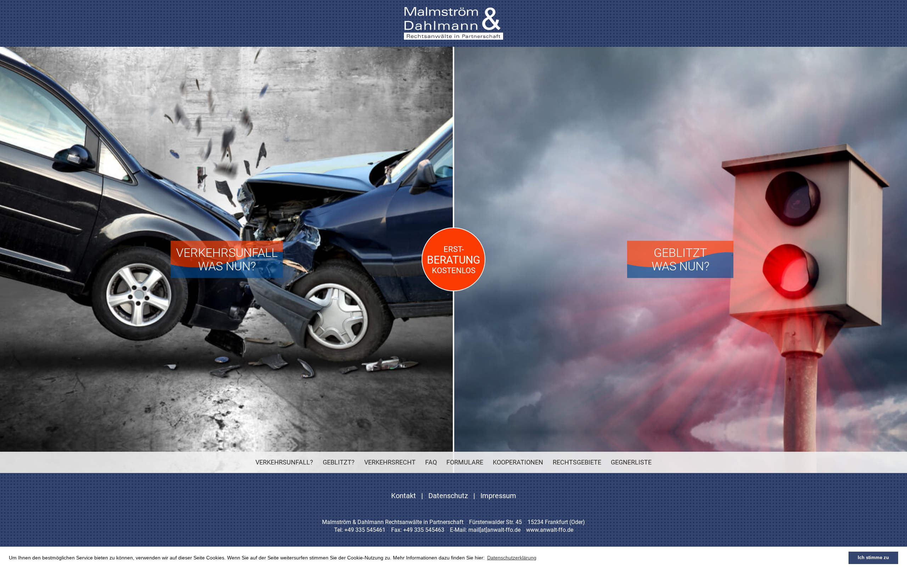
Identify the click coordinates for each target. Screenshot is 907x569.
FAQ (431, 462)
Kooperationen (518, 462)
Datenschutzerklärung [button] (511, 557)
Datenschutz (448, 495)
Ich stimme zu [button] (873, 557)
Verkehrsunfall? (284, 462)
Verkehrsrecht (390, 462)
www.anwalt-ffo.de (549, 529)
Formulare (464, 462)
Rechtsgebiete (577, 462)
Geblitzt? (339, 462)
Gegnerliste (631, 462)
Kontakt (403, 495)
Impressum (498, 495)
